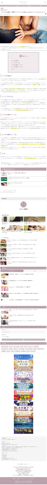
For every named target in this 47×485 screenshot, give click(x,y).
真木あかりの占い (27, 469)
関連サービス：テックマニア (20, 481)
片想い (9, 351)
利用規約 (18, 478)
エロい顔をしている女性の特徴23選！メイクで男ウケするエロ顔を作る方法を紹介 (24, 299)
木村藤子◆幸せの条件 (27, 471)
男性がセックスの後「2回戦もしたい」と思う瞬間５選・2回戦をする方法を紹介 (23, 293)
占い (6, 5)
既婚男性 (4, 351)
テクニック (31, 346)
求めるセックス (41, 348)
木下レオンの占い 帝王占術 (17, 466)
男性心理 (29, 5)
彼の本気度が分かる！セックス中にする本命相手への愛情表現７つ (21, 280)
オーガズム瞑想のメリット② (16, 66)
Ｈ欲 (28, 351)
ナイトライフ (4, 10)
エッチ (11, 346)
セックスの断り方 (29, 348)
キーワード (4, 330)
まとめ (12, 69)
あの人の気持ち (5, 348)
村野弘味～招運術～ (28, 470)
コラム (2, 8)
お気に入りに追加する (7, 190)
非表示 (26, 56)
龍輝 (35, 348)
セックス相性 (17, 346)
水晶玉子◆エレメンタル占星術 (28, 466)
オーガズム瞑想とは (15, 60)
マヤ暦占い (20, 473)
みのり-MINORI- (29, 481)
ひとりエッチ (18, 5)
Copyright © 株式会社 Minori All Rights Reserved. (23, 482)
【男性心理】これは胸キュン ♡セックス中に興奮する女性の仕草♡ (21, 274)
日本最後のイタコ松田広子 (19, 470)
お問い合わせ (32, 478)
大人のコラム (12, 270)
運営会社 (14, 478)
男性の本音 (18, 351)
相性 (26, 346)
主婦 (22, 346)
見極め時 (36, 346)
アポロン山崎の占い (19, 471)
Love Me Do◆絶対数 (20, 469)
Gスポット (16, 348)
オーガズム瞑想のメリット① (16, 64)
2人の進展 (22, 348)
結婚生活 (23, 351)
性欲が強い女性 (5, 346)
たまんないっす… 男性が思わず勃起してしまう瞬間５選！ (20, 287)
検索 (23, 339)
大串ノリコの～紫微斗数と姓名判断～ (23, 472)
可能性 (11, 348)
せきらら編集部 (23, 209)
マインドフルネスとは (15, 62)
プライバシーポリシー (25, 478)
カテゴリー (4, 334)
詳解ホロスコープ (25, 473)
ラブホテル (33, 351)
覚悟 (13, 351)
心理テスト (41, 5)
